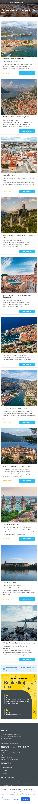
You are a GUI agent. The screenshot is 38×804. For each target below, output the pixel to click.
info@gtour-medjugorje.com (10, 743)
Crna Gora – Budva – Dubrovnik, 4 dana (16, 117)
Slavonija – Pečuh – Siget (12, 524)
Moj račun (5, 773)
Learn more (31, 794)
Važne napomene (7, 767)
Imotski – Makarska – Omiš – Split (15, 408)
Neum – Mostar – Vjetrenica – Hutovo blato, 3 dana (19, 236)
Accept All (25, 799)
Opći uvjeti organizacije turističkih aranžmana (14, 782)
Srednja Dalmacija (9, 175)
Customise (7, 799)
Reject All (16, 799)
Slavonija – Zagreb (9, 583)
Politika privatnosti (7, 785)
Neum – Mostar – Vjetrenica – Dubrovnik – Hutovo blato (18, 296)
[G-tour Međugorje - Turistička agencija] (16, 2)
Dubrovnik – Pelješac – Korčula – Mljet (16, 466)
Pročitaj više (27, 73)
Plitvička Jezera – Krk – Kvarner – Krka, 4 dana (19, 643)
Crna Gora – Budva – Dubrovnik (13, 59)
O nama (5, 770)
